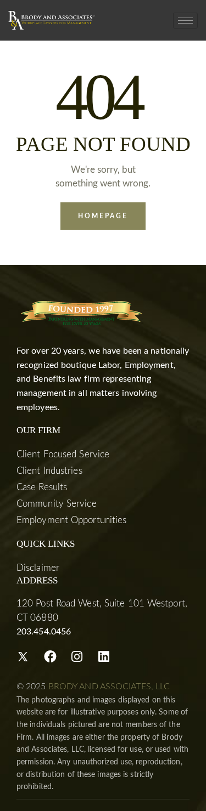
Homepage (103, 216)
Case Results (41, 487)
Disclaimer (37, 567)
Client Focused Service (62, 454)
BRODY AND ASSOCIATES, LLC (109, 686)
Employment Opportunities (71, 520)
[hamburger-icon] (185, 21)
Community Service (56, 503)
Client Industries (49, 470)
